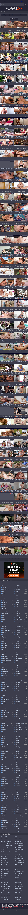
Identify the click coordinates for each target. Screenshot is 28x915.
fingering (21, 234)
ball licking (5, 613)
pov (16, 695)
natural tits (18, 643)
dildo (3, 727)
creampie (11, 470)
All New (10, 1)
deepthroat (5, 725)
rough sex (18, 718)
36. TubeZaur (18, 847)
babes (6, 30)
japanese (17, 589)
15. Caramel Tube (5, 867)
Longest (23, 14)
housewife (4, 826)
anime (3, 593)
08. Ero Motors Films (6, 852)
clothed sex (20, 523)
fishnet (4, 770)
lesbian (21, 84)
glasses (4, 803)
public (17, 699)
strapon (17, 777)
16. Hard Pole (4, 869)
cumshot (25, 159)
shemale (17, 734)
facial (6, 41)
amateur (3, 126)
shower (17, 740)
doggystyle (11, 277)
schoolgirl (17, 725)
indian (3, 831)
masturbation (19, 395)
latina (25, 126)
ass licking (5, 602)
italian (17, 587)
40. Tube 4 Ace (18, 856)
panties (24, 395)
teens (17, 796)
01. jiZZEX (4, 836)
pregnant (17, 697)
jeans (17, 591)
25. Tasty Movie (5, 888)
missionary (18, 632)
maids (23, 309)
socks (17, 753)
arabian (17, 416)
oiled (16, 656)
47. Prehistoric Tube (19, 871)
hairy (11, 169)
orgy (16, 665)
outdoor (17, 667)
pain (16, 669)
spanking (17, 762)
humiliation (5, 828)
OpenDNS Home (8, 907)
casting (25, 373)
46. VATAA (17, 869)
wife (16, 826)
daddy (3, 723)
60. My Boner (18, 899)
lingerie (11, 116)
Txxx (26, 182)
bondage (4, 652)
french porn (5, 783)
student (17, 781)
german (4, 794)
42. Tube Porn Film (19, 860)
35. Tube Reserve (19, 845)
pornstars (17, 693)
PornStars (14, 18)
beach (3, 266)
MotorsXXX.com (10, 909)
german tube (5, 796)
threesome (18, 800)
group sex (4, 809)
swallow (17, 783)
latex (16, 598)
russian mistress (19, 723)
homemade (5, 822)
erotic (3, 742)
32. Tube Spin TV (19, 839)
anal (3, 30)
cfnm (3, 41)
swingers (17, 785)
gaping (4, 790)
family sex (5, 757)
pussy (17, 703)
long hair (25, 459)
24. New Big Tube (5, 886)
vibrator (17, 822)
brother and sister (6, 660)
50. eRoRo (17, 877)
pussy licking (18, 706)
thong (17, 798)
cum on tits (5, 714)
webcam (17, 824)
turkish (17, 818)
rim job (17, 716)
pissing (17, 686)
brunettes (20, 116)
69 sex (4, 585)
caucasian (5, 675)
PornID (26, 107)
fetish (6, 234)
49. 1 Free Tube (18, 875)
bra (3, 654)
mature (11, 62)
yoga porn (18, 828)
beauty (4, 624)
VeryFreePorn (10, 75)
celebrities (5, 680)
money (17, 641)
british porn (5, 658)
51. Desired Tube (19, 880)
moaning (17, 637)
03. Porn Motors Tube (6, 841)
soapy (17, 751)
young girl (18, 831)
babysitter (4, 608)
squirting (17, 768)
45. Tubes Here (18, 867)
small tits (17, 749)
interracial (17, 585)
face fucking (5, 749)
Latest (14, 14)
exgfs (3, 747)
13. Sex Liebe (4, 862)
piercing (17, 682)
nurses (17, 649)
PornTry (25, 64)
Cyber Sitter (18, 906)
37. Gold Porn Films (19, 849)
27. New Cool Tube (6, 892)
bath (3, 615)
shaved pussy (23, 148)
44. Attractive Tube (19, 864)
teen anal (17, 794)
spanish (17, 759)
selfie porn (18, 727)
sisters (17, 742)
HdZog (12, 96)
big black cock (9, 384)
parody (17, 675)
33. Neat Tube (18, 841)
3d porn (4, 583)
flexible (4, 777)
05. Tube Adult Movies (6, 845)
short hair (17, 736)
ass (3, 600)
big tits (18, 30)
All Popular (4, 1)
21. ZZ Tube (4, 880)
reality (21, 373)
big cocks (19, 51)
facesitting (5, 751)
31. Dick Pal (17, 836)
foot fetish (5, 779)
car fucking (5, 671)
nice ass (17, 645)
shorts (17, 738)
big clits (4, 632)
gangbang (4, 787)
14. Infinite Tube (5, 864)
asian (17, 73)
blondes (10, 30)
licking (25, 84)
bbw (2, 287)
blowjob (20, 41)
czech (3, 721)
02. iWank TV (4, 839)
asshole (3, 137)
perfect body (18, 680)
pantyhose (18, 673)
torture (17, 809)
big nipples (5, 637)
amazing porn (5, 589)
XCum (12, 21)
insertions (17, 583)
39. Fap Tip (17, 854)
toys (16, 811)
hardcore (10, 41)
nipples (17, 647)
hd (10, 84)
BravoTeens (25, 53)
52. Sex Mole (18, 882)
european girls (6, 744)
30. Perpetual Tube (5, 899)
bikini (11, 51)
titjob (16, 805)
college (4, 697)
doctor (3, 729)
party (16, 677)
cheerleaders (5, 686)
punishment (18, 701)
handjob (7, 191)
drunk (3, 738)
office (18, 373)
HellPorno (11, 32)
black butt (4, 645)
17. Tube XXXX (5, 871)
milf (11, 73)
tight (16, 803)
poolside (17, 690)
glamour (11, 405)
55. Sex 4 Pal (18, 888)
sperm (17, 764)
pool (16, 688)
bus (3, 667)
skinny (17, 744)
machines (17, 613)
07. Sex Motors (4, 849)
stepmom (17, 772)
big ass (4, 628)
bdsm (3, 619)
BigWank (25, 32)
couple (11, 148)
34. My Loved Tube (19, 843)
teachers (17, 790)
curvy (3, 718)
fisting (4, 772)
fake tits (7, 84)
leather (17, 602)
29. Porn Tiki (4, 897)
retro (16, 712)
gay (3, 792)
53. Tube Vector (18, 884)
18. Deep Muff (4, 873)
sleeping (17, 747)
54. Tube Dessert (19, 886)
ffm (3, 764)
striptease (17, 779)
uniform (17, 820)
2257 (15, 906)
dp (3, 734)
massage (17, 617)
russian (17, 721)
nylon (16, 652)
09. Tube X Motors (5, 854)
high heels (21, 169)
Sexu (12, 53)
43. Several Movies (19, 862)
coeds (3, 695)
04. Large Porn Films (6, 843)
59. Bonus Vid (18, 897)
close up (4, 690)
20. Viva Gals (4, 877)
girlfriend (4, 798)
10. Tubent (3, 856)
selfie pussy (18, 729)
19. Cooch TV (4, 875)
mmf (16, 634)
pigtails (17, 684)
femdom (4, 759)
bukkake (4, 665)
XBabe (12, 43)
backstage (4, 611)
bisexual (4, 643)
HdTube (25, 96)
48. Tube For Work (19, 873)
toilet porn (18, 807)
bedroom (4, 626)
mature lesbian (19, 626)
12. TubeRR (4, 860)
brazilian (4, 656)
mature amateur (19, 624)
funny (3, 785)
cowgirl (24, 116)
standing (17, 770)
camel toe (5, 669)
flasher (4, 775)
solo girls (17, 755)
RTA (11, 908)
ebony (3, 740)
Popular (6, 14)
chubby (11, 94)
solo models (18, 757)
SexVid (26, 43)
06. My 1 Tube (4, 847)
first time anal (5, 768)
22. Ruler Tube (4, 882)
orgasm (17, 662)
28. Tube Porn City (5, 895)
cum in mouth (5, 712)
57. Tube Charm (18, 892)
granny (11, 126)
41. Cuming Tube (19, 858)
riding (17, 714)
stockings (17, 775)
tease (17, 792)
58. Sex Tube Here (19, 895)
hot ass (4, 824)
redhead (17, 710)
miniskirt (17, 630)
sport (16, 766)
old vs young (18, 658)
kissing (17, 593)
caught (4, 677)
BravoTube (25, 21)
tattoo (17, 787)
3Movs (12, 64)
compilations (22, 30)
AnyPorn (25, 75)
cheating (4, 684)
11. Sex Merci (4, 858)
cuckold (4, 710)
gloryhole (21, 126)
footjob (4, 781)
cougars (23, 448)
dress (3, 736)
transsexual (18, 813)
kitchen (17, 596)
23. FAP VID (4, 884)
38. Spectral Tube (19, 852)
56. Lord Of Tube (19, 890)
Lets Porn (11, 107)
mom (16, 639)
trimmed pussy (19, 816)
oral (16, 660)
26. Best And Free (5, 890)
